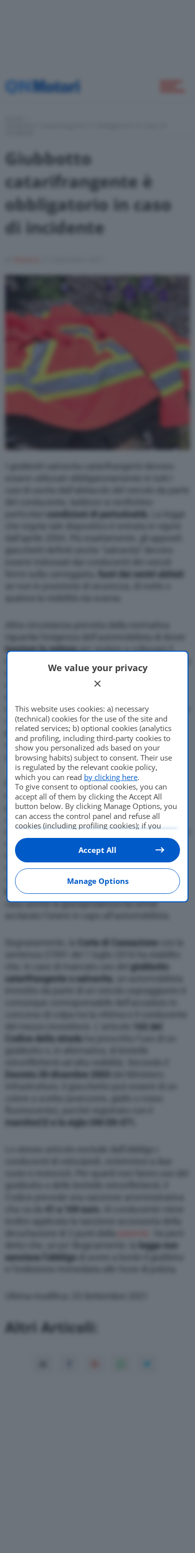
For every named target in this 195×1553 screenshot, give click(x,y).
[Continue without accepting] (97, 684)
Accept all (97, 850)
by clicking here (111, 777)
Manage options (97, 881)
